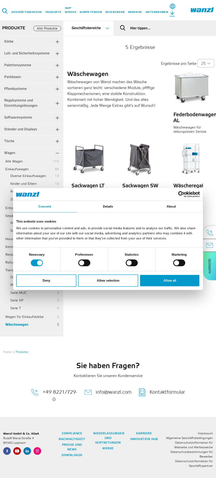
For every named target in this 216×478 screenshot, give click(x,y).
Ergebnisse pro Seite (178, 63)
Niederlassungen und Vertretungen (108, 438)
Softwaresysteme (18, 117)
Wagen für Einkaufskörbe (24, 317)
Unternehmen (157, 12)
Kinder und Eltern (23, 183)
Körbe (9, 41)
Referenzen (115, 12)
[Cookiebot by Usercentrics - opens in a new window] (181, 194)
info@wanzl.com (114, 392)
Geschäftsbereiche (26, 12)
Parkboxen (12, 77)
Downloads (72, 455)
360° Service (71, 10)
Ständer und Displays (20, 129)
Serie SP (16, 300)
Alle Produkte (47, 28)
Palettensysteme (17, 65)
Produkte (53, 12)
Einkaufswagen (17, 169)
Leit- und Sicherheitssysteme (27, 53)
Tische (9, 141)
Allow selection (108, 280)
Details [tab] (108, 206)
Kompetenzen (91, 12)
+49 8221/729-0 (60, 396)
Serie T (15, 308)
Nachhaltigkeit (72, 439)
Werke (108, 448)
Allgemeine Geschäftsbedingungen (189, 438)
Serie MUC (18, 292)
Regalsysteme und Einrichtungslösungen (21, 103)
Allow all (169, 280)
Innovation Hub (144, 439)
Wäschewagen (16, 325)
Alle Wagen (14, 161)
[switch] (84, 262)
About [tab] (171, 206)
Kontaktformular (167, 392)
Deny (46, 280)
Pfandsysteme (15, 88)
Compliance (72, 433)
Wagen (9, 153)
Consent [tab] (44, 206)
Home (7, 352)
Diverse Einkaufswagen (28, 176)
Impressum (205, 433)
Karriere (135, 12)
